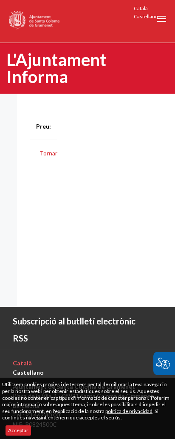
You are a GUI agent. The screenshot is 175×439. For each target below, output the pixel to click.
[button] (161, 19)
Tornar (48, 153)
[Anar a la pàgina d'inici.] (34, 21)
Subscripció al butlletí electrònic (74, 321)
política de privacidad (128, 411)
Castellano (146, 16)
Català (141, 8)
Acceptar (18, 430)
